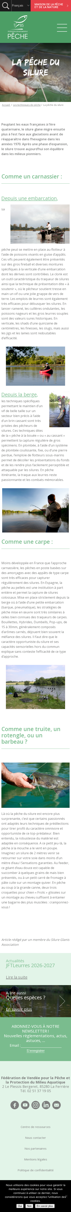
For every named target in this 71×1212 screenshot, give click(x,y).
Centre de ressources (35, 1127)
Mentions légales (35, 1159)
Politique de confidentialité (36, 1170)
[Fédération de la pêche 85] (18, 41)
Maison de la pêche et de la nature (49, 5)
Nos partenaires (35, 1148)
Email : (15, 1045)
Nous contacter (35, 1138)
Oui (20, 1206)
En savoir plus (45, 1206)
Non (29, 1206)
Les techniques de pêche (27, 105)
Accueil (6, 105)
